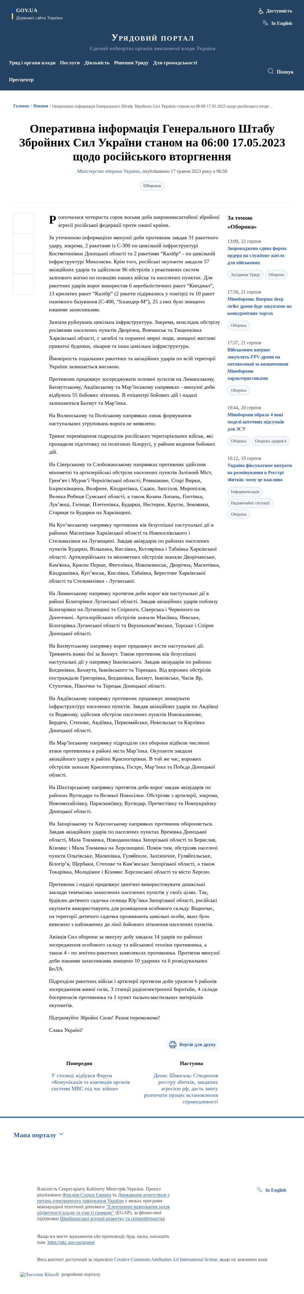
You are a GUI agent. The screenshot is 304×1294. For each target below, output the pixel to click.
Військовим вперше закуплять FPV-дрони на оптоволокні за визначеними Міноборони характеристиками (257, 364)
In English (281, 23)
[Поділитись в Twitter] (23, 244)
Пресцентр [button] (21, 79)
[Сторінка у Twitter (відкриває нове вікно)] (247, 67)
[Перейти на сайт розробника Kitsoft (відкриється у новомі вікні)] (39, 1274)
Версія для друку (197, 1044)
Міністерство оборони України (108, 171)
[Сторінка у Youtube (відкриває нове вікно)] (238, 75)
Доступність (279, 10)
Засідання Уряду (245, 274)
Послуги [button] (70, 63)
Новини (40, 106)
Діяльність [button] (97, 63)
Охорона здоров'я (270, 441)
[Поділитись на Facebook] (23, 223)
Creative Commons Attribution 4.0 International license (165, 1259)
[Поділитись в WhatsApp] (23, 264)
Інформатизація (245, 492)
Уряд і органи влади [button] (32, 63)
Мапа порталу (35, 1135)
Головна (21, 106)
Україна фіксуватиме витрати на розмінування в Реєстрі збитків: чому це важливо (259, 472)
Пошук (285, 72)
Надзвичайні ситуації (250, 503)
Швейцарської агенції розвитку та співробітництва (112, 1218)
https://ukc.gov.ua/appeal (71, 1242)
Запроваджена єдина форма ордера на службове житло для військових (256, 255)
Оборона (152, 185)
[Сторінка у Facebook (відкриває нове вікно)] (237, 67)
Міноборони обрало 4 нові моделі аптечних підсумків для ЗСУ (255, 421)
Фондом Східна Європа (86, 1194)
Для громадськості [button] (175, 63)
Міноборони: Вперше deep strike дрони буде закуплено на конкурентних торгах (259, 306)
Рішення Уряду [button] (131, 63)
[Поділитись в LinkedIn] (23, 284)
